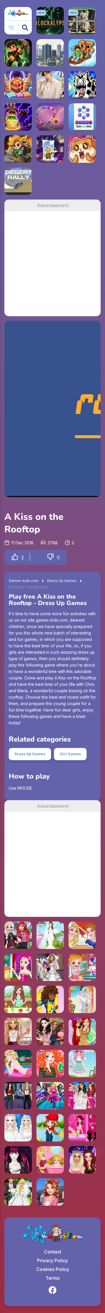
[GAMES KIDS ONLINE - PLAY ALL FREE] (18, 13)
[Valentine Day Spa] (18, 1063)
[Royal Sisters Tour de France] (82, 935)
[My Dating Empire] (50, 85)
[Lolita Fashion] (82, 1063)
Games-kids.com (23, 580)
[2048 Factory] (18, 85)
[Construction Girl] (50, 1127)
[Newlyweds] (82, 999)
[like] (14, 557)
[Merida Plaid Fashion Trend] (50, 1063)
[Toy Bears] (50, 1031)
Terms (53, 1278)
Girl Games (70, 754)
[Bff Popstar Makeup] (82, 1160)
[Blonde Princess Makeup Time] (18, 1031)
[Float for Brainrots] (82, 53)
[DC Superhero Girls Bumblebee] (50, 999)
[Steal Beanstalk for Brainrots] (18, 149)
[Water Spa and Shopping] (82, 1127)
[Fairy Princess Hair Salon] (18, 999)
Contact (52, 1252)
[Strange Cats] (82, 85)
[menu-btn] (11, 27)
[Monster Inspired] (18, 1160)
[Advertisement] (52, 263)
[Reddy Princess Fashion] (82, 1031)
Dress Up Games (61, 580)
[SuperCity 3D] (50, 53)
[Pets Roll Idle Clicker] (82, 149)
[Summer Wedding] (18, 1192)
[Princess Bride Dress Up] (50, 935)
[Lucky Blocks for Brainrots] (18, 117)
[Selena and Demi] (18, 1095)
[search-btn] (25, 27)
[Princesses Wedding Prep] (82, 1095)
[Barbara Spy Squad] (50, 1095)
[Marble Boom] (50, 117)
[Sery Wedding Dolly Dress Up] (50, 967)
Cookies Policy (52, 1269)
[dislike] (50, 557)
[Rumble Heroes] (50, 149)
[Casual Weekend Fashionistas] (18, 935)
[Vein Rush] (18, 53)
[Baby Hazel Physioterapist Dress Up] (82, 967)
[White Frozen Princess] (18, 1127)
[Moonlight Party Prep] (18, 967)
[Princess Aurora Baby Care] (50, 1160)
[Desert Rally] (18, 181)
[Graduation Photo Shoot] (50, 1192)
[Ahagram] (82, 117)
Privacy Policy (52, 1260)
